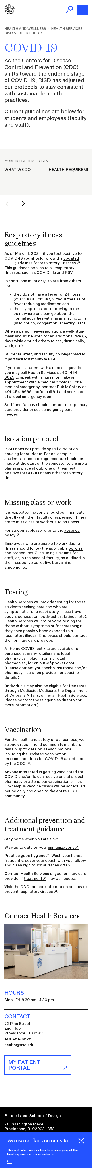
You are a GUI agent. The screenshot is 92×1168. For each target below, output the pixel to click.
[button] (9, 203)
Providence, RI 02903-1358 (29, 1129)
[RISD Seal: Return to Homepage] (9, 13)
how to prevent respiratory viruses (45, 889)
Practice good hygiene (24, 855)
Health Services (35, 873)
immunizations (61, 847)
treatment (33, 878)
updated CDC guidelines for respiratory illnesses (41, 260)
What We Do (17, 169)
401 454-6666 (17, 391)
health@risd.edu (19, 1045)
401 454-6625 (17, 1039)
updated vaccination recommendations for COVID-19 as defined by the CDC (43, 759)
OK (9, 1161)
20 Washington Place (23, 1124)
